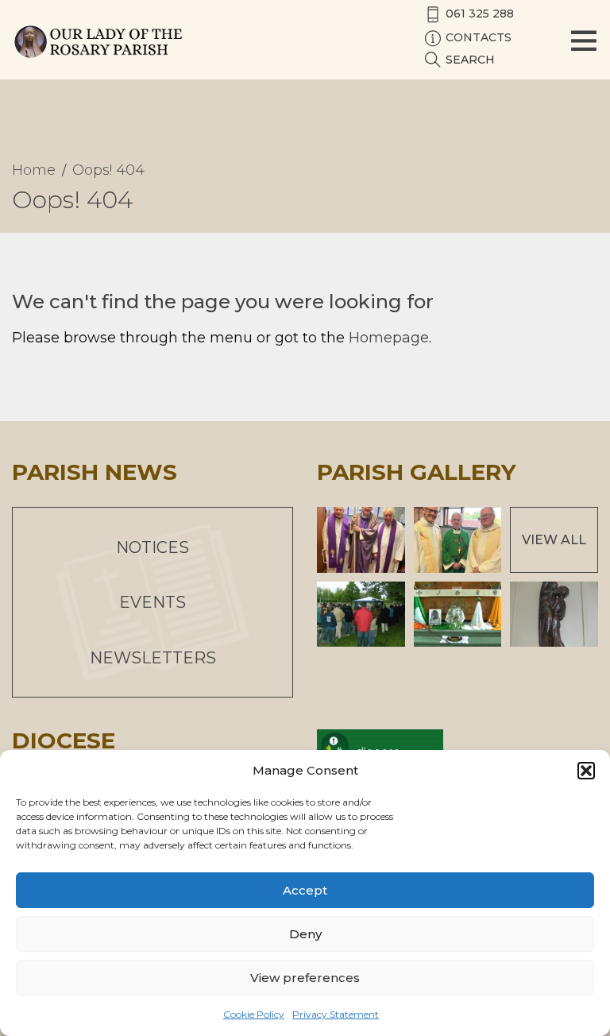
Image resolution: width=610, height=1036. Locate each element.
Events (152, 602)
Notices (152, 547)
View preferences (305, 977)
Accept (305, 890)
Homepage (389, 337)
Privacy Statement (335, 1014)
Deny (305, 933)
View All (554, 539)
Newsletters (153, 657)
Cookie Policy (253, 1014)
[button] (586, 771)
